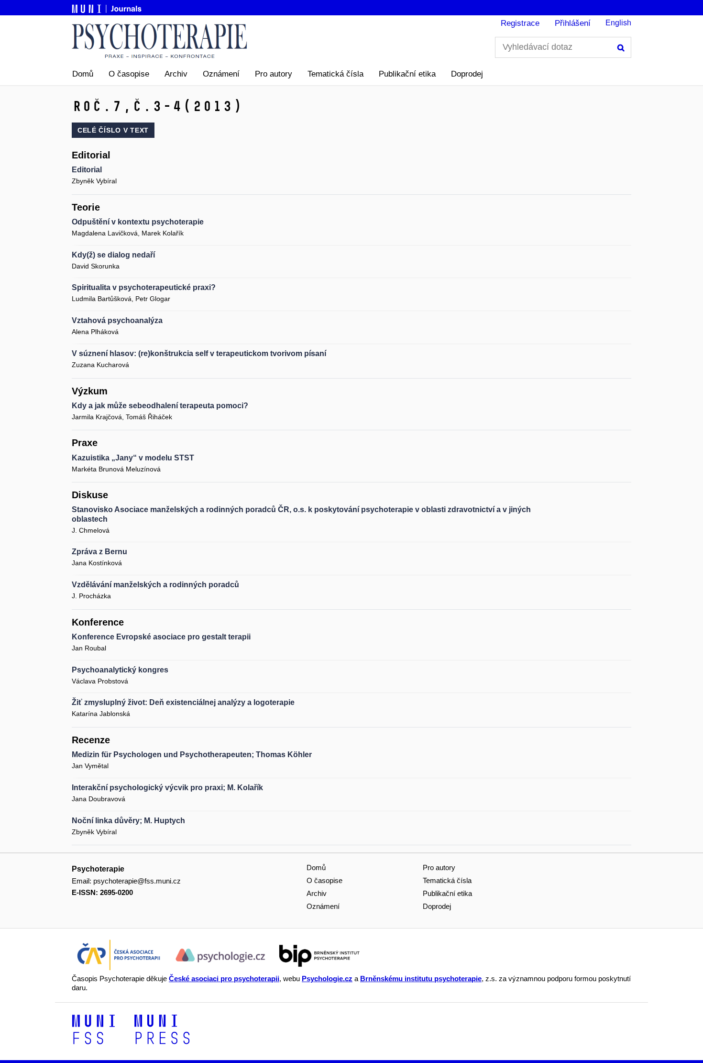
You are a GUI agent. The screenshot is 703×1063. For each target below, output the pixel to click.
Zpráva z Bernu (99, 552)
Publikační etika (407, 73)
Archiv (176, 73)
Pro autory (273, 73)
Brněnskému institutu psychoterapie (421, 978)
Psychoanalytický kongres (120, 670)
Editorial (87, 170)
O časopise (129, 73)
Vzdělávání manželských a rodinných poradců (155, 585)
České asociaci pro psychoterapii (224, 978)
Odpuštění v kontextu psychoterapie (138, 222)
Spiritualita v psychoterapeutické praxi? (144, 287)
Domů (82, 73)
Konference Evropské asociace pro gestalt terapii (161, 637)
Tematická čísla (335, 73)
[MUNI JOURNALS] (107, 7)
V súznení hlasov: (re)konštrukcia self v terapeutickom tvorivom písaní (199, 353)
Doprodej (467, 73)
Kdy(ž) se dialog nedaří (113, 255)
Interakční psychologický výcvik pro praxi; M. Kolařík (167, 787)
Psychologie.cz (327, 978)
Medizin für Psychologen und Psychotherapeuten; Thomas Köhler (192, 754)
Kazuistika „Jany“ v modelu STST (133, 458)
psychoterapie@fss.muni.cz (137, 881)
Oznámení (221, 73)
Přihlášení (573, 23)
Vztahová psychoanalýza (117, 320)
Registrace (520, 23)
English (618, 23)
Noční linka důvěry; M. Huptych (128, 821)
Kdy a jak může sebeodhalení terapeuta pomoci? (160, 406)
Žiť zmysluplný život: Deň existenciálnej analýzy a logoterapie (183, 702)
